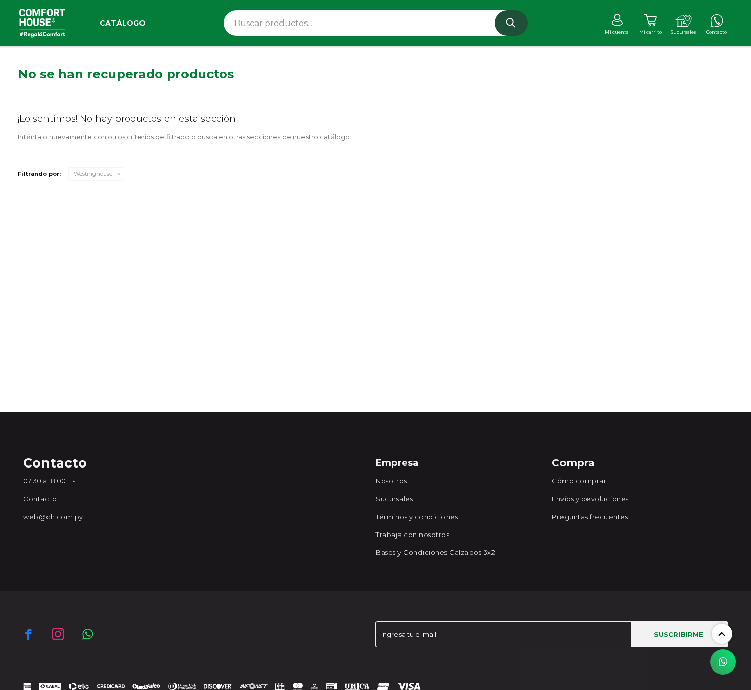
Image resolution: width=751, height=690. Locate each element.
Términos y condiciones (416, 517)
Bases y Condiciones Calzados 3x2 (435, 552)
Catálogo (123, 23)
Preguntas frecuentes (590, 517)
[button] (511, 23)
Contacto (40, 499)
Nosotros (391, 481)
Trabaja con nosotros (412, 534)
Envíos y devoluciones (590, 499)
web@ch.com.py (53, 517)
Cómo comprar (579, 481)
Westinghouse (93, 173)
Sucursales (394, 499)
